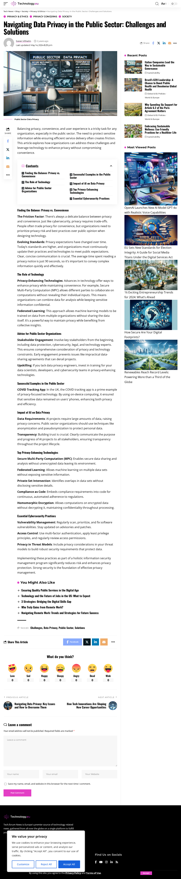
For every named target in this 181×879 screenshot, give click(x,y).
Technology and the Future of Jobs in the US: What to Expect (55, 596)
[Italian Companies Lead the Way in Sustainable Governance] (133, 67)
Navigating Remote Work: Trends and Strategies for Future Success (60, 613)
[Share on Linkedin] (164, 43)
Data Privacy (50, 628)
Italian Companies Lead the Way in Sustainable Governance (159, 65)
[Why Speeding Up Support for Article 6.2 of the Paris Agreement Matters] (133, 109)
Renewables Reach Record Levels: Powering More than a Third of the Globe (147, 377)
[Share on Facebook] (153, 43)
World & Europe (152, 97)
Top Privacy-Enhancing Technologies (84, 190)
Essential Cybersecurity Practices (91, 198)
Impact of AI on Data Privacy (88, 183)
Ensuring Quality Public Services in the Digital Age (50, 590)
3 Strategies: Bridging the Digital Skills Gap (46, 601)
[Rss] (116, 862)
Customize (23, 864)
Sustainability (153, 73)
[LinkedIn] (111, 862)
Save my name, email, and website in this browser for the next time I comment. (49, 783)
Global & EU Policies (156, 93)
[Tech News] (24, 3)
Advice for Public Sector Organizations (37, 189)
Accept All (69, 864)
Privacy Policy (73, 873)
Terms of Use (93, 873)
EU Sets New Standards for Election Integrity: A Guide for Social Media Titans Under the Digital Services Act (148, 252)
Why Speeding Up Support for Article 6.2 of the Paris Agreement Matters (161, 108)
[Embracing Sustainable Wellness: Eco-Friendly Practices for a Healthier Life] (133, 131)
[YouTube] (101, 862)
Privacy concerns (45, 16)
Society (67, 16)
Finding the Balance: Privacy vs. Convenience (41, 174)
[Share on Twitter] (158, 43)
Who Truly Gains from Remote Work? (42, 607)
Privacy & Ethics (17, 16)
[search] (156, 4)
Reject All (46, 864)
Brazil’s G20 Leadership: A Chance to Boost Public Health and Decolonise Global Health (161, 84)
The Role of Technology (37, 182)
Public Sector (66, 628)
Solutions (80, 628)
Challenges (36, 628)
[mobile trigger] (7, 3)
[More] (175, 43)
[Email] (169, 43)
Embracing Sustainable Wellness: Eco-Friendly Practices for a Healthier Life (160, 129)
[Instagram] (106, 862)
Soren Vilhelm (23, 41)
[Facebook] (96, 862)
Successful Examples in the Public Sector (90, 175)
